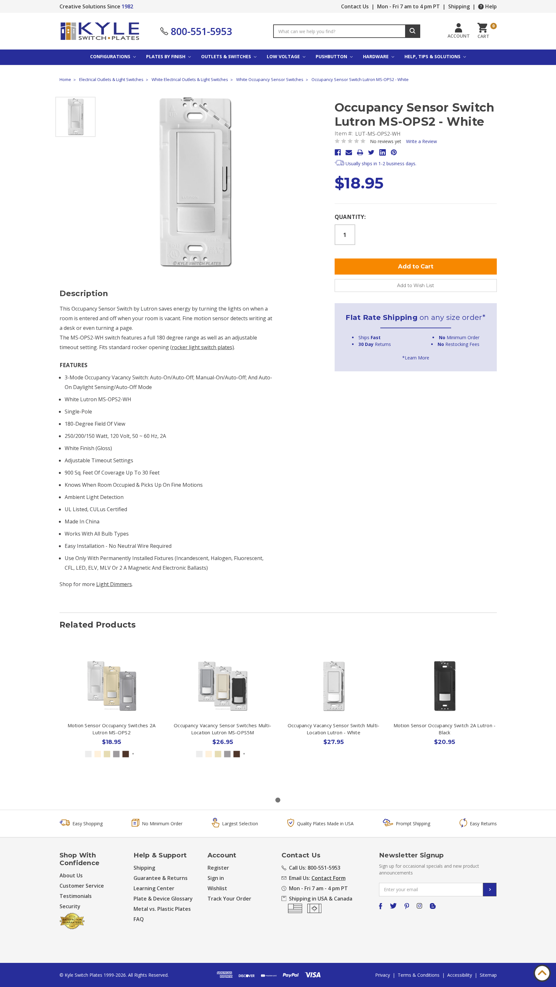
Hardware (376, 56)
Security (70, 906)
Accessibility (459, 975)
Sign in (216, 878)
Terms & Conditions (419, 975)
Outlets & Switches (226, 56)
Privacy (382, 975)
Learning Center (154, 888)
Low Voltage (284, 56)
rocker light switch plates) (203, 347)
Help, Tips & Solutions (433, 56)
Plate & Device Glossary (163, 898)
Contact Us (355, 6)
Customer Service (82, 885)
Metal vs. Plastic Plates (162, 908)
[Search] (412, 31)
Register (218, 867)
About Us (71, 875)
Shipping (459, 6)
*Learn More (415, 358)
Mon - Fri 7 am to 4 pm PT (408, 6)
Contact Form (328, 878)
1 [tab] (277, 800)
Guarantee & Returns (161, 878)
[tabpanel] (111, 718)
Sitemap (488, 975)
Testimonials (76, 896)
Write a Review (421, 141)
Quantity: (350, 217)
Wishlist (217, 888)
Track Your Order (229, 898)
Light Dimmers (114, 584)
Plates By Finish (166, 56)
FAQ (139, 919)
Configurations (111, 56)
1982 (127, 6)
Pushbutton (332, 56)
